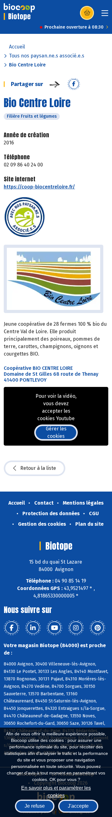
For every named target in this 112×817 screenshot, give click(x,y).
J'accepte (78, 806)
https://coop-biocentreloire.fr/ (39, 187)
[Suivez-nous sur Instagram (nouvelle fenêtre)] (76, 628)
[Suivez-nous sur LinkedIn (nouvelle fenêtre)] (33, 628)
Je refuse (35, 806)
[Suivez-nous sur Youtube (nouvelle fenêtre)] (54, 628)
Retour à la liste (38, 468)
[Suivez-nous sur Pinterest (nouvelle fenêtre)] (97, 628)
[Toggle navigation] (104, 15)
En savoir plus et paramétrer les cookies (56, 791)
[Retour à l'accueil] (19, 7)
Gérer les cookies (56, 432)
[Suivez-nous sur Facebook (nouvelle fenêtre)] (11, 628)
